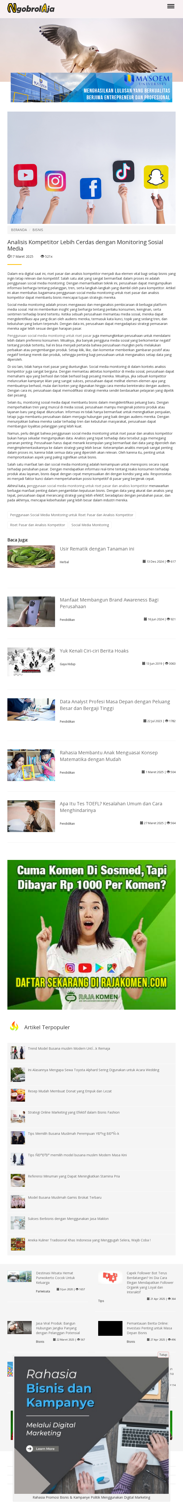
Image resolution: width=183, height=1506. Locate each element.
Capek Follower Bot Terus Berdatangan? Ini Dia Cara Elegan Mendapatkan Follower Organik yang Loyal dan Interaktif (150, 1282)
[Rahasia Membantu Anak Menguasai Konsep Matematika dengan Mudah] (31, 764)
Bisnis (40, 1341)
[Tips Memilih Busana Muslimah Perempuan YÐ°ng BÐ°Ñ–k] (21, 1137)
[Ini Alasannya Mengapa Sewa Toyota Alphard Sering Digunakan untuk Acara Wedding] (21, 1077)
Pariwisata (43, 1291)
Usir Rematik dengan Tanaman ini (97, 548)
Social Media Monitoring (90, 525)
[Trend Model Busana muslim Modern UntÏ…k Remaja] (21, 1052)
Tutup (163, 1355)
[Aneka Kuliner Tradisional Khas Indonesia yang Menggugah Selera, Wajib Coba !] (21, 1244)
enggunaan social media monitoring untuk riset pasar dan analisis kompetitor (88, 485)
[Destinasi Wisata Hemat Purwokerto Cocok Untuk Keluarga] (19, 1276)
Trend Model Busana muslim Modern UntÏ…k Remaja (69, 1048)
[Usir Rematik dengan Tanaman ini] (31, 556)
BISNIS (37, 229)
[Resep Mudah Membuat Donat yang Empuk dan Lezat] (21, 1095)
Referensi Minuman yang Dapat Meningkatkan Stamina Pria (74, 1176)
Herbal (64, 562)
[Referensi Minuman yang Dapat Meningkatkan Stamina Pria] (21, 1180)
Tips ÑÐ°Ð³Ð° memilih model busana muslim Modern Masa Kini (77, 1155)
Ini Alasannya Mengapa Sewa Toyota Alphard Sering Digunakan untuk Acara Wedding (93, 1070)
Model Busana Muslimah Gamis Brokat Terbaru (65, 1197)
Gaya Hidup (68, 664)
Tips (101, 1301)
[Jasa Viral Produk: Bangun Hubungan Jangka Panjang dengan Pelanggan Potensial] (19, 1327)
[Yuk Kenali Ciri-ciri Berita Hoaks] (31, 661)
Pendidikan (67, 620)
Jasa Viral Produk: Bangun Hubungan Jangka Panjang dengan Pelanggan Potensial (58, 1328)
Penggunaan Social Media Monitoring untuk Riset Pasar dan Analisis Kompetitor (71, 515)
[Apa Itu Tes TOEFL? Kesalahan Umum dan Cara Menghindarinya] (31, 815)
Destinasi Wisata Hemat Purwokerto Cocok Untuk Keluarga (55, 1278)
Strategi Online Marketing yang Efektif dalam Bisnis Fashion (74, 1112)
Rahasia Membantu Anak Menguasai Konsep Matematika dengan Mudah (109, 755)
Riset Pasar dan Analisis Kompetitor (37, 525)
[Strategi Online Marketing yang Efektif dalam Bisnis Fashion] (21, 1116)
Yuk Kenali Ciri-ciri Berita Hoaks (94, 651)
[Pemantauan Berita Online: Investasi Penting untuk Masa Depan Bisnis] (110, 1333)
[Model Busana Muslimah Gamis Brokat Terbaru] (21, 1201)
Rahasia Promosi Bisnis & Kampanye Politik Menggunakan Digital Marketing (91, 1497)
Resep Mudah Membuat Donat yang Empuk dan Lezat (70, 1091)
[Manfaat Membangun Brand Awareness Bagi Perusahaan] (31, 611)
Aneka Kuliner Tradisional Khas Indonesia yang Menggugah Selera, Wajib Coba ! (89, 1240)
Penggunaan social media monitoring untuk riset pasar (49, 335)
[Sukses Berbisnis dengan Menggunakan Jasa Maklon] (21, 1222)
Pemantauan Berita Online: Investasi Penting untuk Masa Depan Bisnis (149, 1328)
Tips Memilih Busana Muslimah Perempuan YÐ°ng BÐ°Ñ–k (73, 1133)
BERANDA (19, 229)
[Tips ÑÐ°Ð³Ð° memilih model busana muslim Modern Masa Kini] (21, 1158)
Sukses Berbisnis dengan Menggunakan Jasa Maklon (68, 1218)
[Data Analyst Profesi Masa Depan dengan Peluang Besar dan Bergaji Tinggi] (31, 709)
